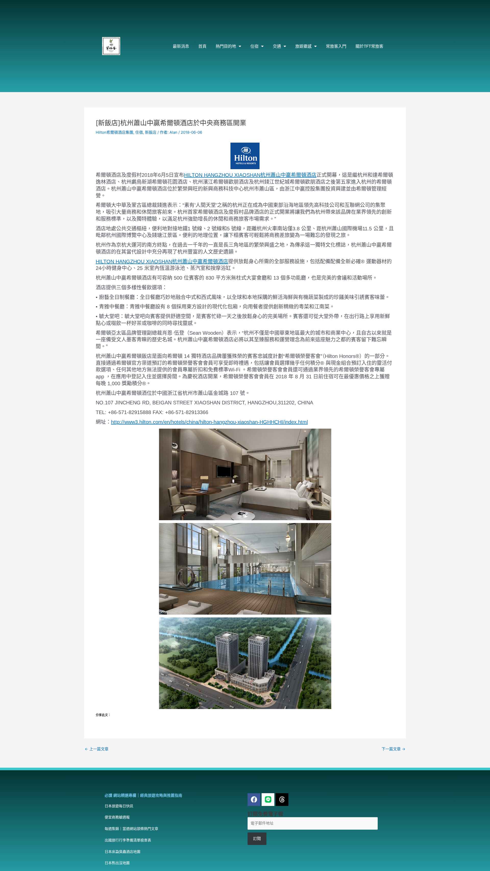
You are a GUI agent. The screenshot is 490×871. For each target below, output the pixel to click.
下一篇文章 (393, 749)
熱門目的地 (226, 46)
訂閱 (257, 838)
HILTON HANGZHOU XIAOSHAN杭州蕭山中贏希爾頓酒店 (250, 175)
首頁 (202, 46)
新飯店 (150, 132)
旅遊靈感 (303, 46)
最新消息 (181, 46)
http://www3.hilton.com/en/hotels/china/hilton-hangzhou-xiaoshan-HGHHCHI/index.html (209, 422)
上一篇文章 (96, 749)
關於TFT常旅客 (369, 46)
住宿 (254, 46)
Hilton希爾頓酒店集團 (114, 132)
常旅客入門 (336, 46)
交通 (277, 46)
